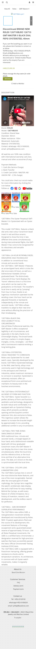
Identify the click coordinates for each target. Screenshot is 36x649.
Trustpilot (17, 618)
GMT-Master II (24, 9)
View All (7, 9)
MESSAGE (8, 79)
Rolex (14, 9)
